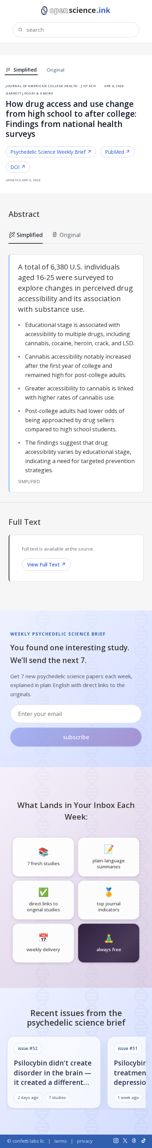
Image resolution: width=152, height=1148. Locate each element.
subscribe (76, 737)
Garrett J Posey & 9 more (29, 93)
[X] (125, 1140)
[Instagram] (116, 1140)
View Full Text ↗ (46, 564)
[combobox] (76, 29)
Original (55, 70)
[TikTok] (143, 1140)
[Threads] (134, 1140)
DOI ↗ (17, 167)
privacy (85, 1141)
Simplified (30, 235)
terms (60, 1141)
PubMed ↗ (117, 151)
